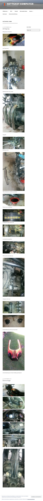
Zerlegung (6, 29)
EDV (11, 11)
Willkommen (5, 11)
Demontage (7, 380)
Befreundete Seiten (23, 11)
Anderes (30, 11)
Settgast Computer (20, 4)
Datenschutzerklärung (31, 499)
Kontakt (16, 11)
